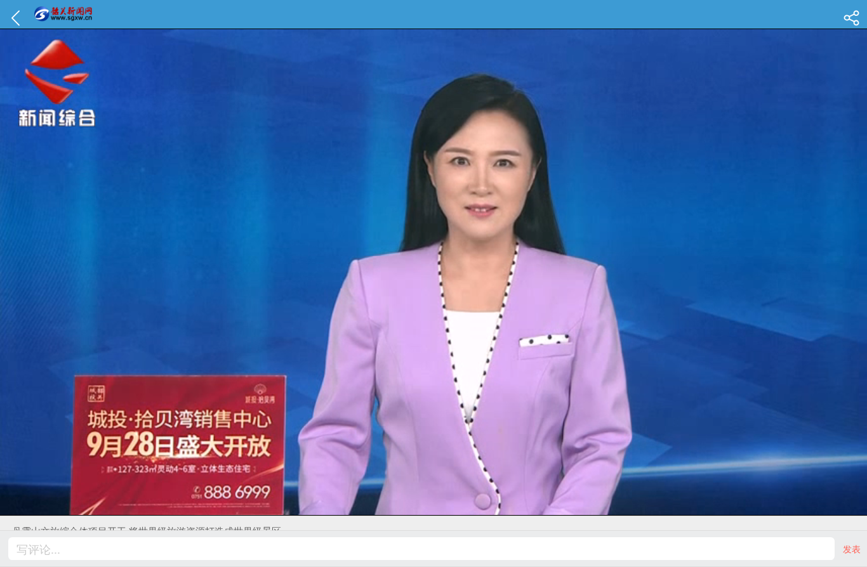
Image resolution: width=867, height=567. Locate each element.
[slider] (419, 506)
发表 (852, 548)
